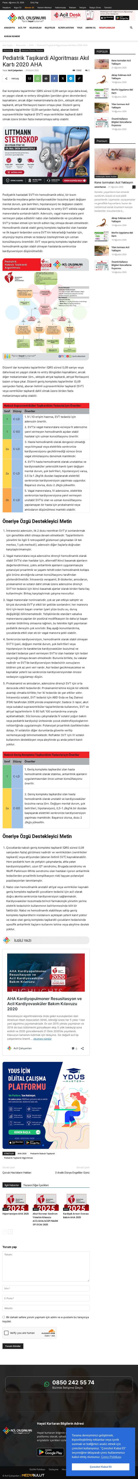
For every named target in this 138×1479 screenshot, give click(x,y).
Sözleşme (53, 1469)
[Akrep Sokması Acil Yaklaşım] (102, 79)
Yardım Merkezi (44, 7)
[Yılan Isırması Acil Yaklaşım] (102, 108)
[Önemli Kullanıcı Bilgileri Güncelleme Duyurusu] (102, 122)
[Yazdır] (46, 78)
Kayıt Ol (17, 7)
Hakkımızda (60, 7)
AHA (31, 45)
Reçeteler (50, 27)
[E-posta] (29, 78)
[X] (62, 78)
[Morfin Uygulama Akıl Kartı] (102, 93)
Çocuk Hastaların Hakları (17, 1172)
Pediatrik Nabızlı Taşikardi (42, 1153)
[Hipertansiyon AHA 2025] (16, 1202)
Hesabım (7, 7)
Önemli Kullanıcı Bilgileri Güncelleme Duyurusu (122, 122)
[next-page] (10, 1231)
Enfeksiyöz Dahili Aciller (106, 176)
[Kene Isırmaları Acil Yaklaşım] (102, 64)
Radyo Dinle (95, 7)
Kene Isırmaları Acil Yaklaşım (114, 182)
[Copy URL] (79, 78)
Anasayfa (9, 27)
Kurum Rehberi (12, 36)
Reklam (72, 7)
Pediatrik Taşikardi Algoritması (18, 1157)
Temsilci (108, 7)
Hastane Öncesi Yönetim (32, 50)
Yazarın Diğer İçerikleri (36, 1185)
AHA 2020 (22, 1153)
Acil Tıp (22, 27)
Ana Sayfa (8, 45)
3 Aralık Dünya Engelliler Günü (72, 1172)
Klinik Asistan (66, 27)
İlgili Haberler (12, 1185)
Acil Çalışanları (15, 70)
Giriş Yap (34, 2)
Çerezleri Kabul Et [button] (101, 1466)
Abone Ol (91, 27)
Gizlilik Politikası (37, 1469)
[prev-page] (5, 1231)
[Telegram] (70, 78)
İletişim (82, 7)
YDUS (79, 27)
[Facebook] (54, 78)
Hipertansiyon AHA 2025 (16, 1213)
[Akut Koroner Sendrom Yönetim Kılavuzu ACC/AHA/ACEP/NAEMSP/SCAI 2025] (46, 1202)
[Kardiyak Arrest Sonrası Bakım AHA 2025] (76, 1202)
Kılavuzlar (35, 27)
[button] (131, 28)
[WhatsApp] (37, 78)
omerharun (100, 186)
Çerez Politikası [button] (111, 1456)
